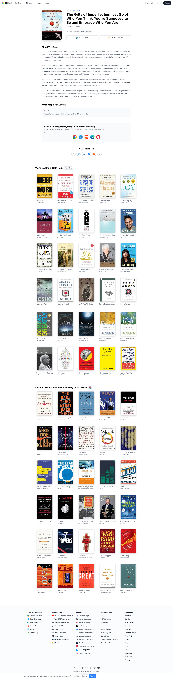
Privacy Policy (74, 676)
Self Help (76, 11)
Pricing (47, 3)
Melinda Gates (86, 31)
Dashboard (149, 3)
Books (68, 11)
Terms (82, 671)
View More (68, 168)
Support (75, 671)
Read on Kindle (84, 38)
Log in (159, 3)
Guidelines (96, 671)
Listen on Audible (117, 38)
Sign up (167, 3)
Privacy (89, 671)
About (39, 3)
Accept (92, 676)
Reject (84, 676)
